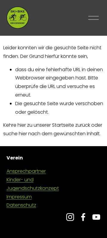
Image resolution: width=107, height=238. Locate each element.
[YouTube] (96, 217)
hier (22, 125)
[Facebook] (83, 217)
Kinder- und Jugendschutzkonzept (33, 184)
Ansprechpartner (26, 171)
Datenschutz (21, 205)
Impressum (19, 196)
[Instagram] (70, 217)
